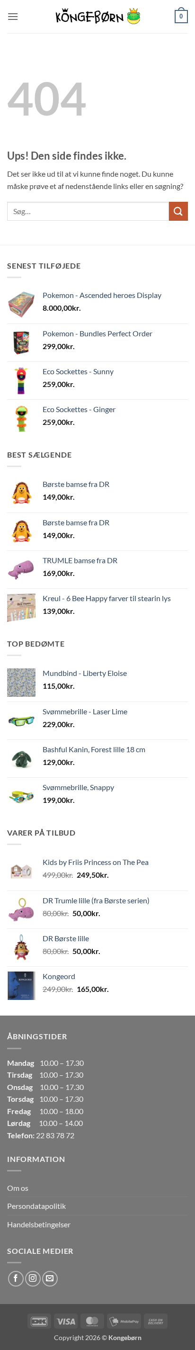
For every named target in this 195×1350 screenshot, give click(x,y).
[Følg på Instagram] (33, 1279)
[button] (12, 16)
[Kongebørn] (97, 16)
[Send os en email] (50, 1279)
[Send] (178, 211)
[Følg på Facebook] (16, 1279)
